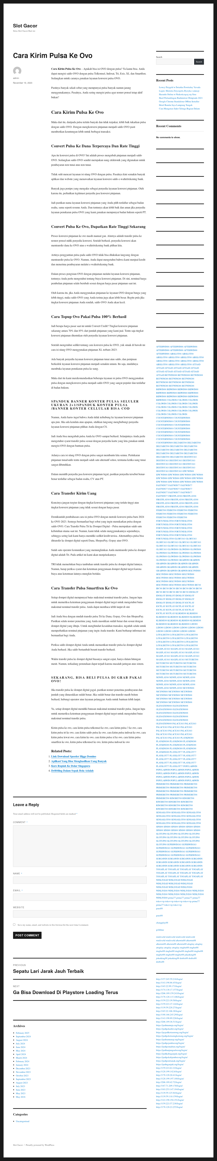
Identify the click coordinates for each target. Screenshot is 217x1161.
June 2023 (20, 1089)
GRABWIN (184, 559)
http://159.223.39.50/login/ (169, 1000)
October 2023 (22, 1075)
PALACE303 (178, 723)
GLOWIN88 (172, 549)
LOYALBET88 (163, 634)
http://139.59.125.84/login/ (169, 1092)
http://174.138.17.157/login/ (169, 989)
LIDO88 (194, 623)
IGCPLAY (189, 602)
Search (159, 56)
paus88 (159, 908)
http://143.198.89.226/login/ (169, 1018)
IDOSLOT (193, 591)
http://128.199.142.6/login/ (169, 1071)
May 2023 (20, 1093)
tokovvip (160, 901)
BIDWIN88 (161, 389)
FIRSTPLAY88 (175, 495)
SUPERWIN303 (174, 844)
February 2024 (22, 1061)
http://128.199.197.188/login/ (170, 1078)
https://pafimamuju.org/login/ (169, 1025)
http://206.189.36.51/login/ (169, 1021)
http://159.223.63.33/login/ (169, 1067)
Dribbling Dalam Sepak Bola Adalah (72, 770)
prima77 (172, 897)
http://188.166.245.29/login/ (169, 1014)
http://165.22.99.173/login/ (169, 986)
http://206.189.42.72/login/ (169, 1082)
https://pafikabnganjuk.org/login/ (171, 1053)
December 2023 (23, 1068)
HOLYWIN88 (194, 570)
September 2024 (23, 1036)
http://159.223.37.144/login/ (169, 1003)
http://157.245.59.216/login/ (169, 979)
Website (18, 907)
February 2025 (22, 1032)
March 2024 (21, 1057)
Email (18, 890)
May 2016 (20, 1096)
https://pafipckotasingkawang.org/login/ (174, 1035)
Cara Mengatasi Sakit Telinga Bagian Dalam (179, 108)
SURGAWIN (161, 858)
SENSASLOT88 (163, 812)
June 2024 (20, 1047)
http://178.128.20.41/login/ (169, 1075)
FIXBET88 (161, 510)
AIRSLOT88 (176, 353)
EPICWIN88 (188, 471)
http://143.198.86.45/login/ (169, 982)
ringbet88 (184, 947)
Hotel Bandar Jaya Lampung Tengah (175, 104)
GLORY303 (179, 538)
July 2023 (20, 1086)
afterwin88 (181, 940)
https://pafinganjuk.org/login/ (170, 1064)
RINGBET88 (176, 798)
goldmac (160, 929)
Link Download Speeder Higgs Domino (73, 756)
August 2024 (22, 1039)
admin (16, 78)
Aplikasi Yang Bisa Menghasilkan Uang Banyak (79, 761)
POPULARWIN (190, 766)
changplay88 (162, 922)
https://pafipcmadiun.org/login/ (170, 1046)
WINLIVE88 (186, 887)
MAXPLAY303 (163, 648)
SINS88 (159, 826)
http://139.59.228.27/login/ (169, 1007)
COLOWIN (172, 399)
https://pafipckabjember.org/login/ (172, 1057)
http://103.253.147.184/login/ (170, 1089)
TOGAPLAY (161, 869)
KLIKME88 (180, 613)
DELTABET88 (180, 442)
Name (17, 873)
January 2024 (22, 1064)
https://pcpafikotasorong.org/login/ (172, 1032)
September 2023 (23, 1079)
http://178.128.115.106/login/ (170, 996)
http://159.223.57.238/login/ (169, 1103)
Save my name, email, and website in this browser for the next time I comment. (53, 924)
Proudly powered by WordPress (40, 1144)
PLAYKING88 (187, 737)
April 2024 (21, 1054)
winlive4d (160, 936)
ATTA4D (196, 364)
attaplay (191, 943)
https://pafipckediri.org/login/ (170, 1028)
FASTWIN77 (162, 485)
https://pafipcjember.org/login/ (170, 1043)
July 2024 (20, 1043)
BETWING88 (171, 375)
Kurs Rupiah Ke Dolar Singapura (70, 766)
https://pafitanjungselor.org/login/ (171, 1050)
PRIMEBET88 (163, 783)
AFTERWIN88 (163, 346)
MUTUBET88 (191, 659)
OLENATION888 (164, 705)
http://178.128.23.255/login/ (169, 1107)
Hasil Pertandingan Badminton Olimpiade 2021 (181, 97)
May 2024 (20, 1050)
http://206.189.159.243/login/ (170, 993)
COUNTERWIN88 (164, 417)
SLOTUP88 (161, 833)
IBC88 (198, 584)
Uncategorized (22, 1121)
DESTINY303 (190, 456)
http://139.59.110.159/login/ (169, 1096)
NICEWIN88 (188, 687)
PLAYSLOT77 (176, 751)
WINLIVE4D (162, 879)
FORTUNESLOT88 (165, 520)
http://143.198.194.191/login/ (170, 1099)
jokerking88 (190, 954)
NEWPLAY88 (162, 677)
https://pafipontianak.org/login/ (170, 1060)
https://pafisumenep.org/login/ (170, 1039)
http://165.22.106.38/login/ (169, 1011)
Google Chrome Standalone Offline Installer (179, 101)
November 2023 (23, 1071)
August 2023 (22, 1082)
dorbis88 (184, 958)
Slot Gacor (25, 25)
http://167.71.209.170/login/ (169, 1085)
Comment (20, 822)
